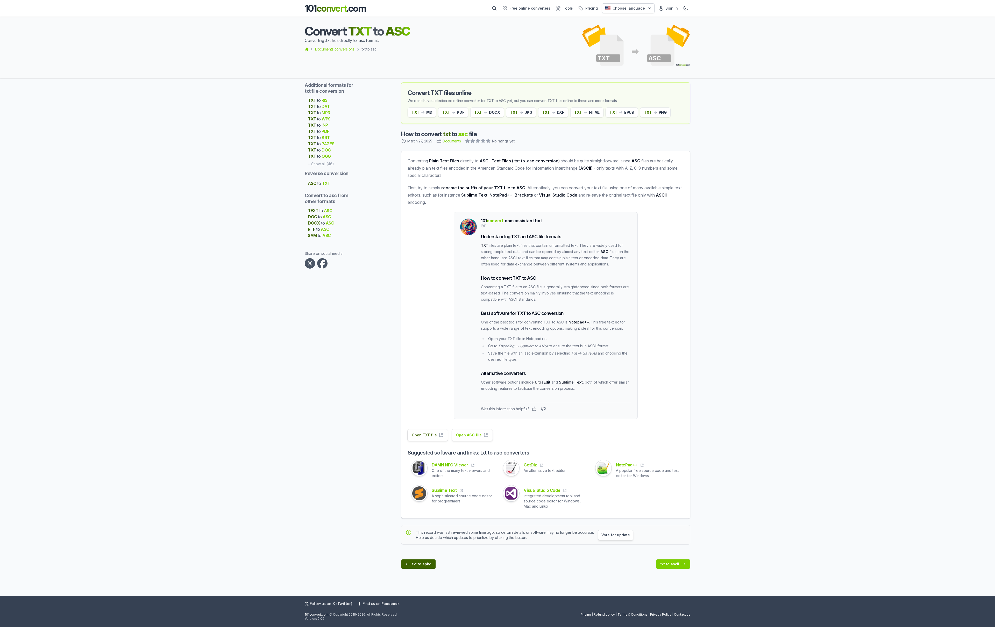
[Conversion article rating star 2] (472, 141)
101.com (335, 8)
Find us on (381, 603)
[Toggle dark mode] (685, 8)
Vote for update (615, 535)
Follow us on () (331, 603)
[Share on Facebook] (323, 263)
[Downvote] (543, 409)
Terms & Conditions (632, 614)
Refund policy (604, 614)
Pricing (586, 614)
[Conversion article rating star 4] (483, 141)
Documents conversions (334, 49)
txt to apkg (421, 564)
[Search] (494, 8)
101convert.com (317, 614)
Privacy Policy (660, 614)
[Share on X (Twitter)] (311, 263)
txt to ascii (669, 564)
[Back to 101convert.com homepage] (307, 49)
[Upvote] (534, 409)
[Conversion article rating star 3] (478, 141)
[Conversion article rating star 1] (467, 141)
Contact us (682, 614)
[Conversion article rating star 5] (488, 141)
